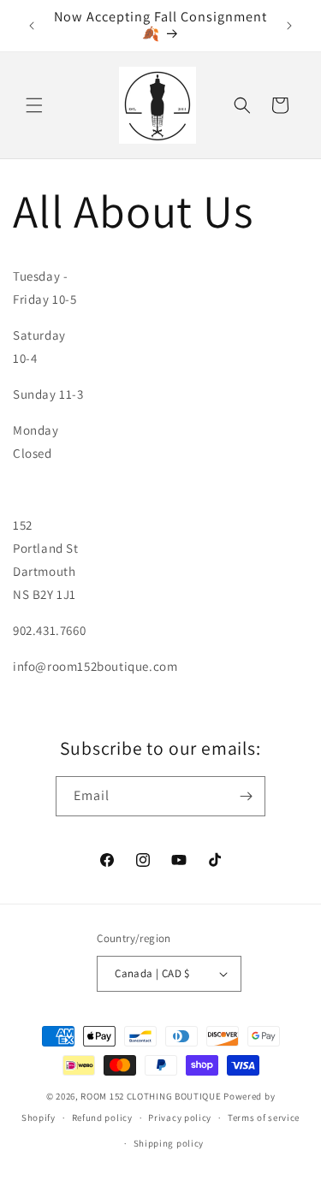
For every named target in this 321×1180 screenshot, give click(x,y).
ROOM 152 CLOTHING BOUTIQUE (150, 1096)
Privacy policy (179, 1118)
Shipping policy (169, 1143)
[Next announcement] (289, 25)
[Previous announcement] (32, 25)
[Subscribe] (246, 796)
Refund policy (102, 1118)
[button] (34, 105)
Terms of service (264, 1118)
